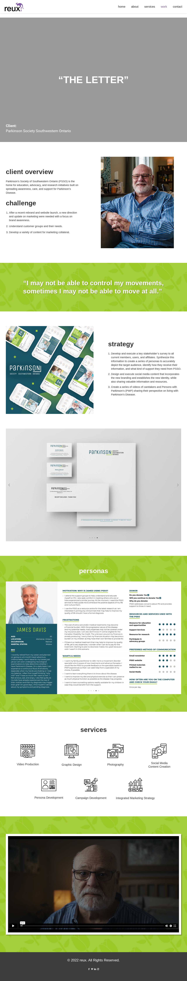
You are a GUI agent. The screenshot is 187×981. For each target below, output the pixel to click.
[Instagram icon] (98, 969)
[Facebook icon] (89, 969)
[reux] (14, 6)
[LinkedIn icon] (95, 969)
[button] (9, 485)
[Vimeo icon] (92, 969)
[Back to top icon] (173, 975)
